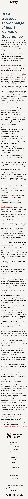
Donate (14, 459)
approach (8, 67)
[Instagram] (18, 495)
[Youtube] (21, 495)
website (24, 74)
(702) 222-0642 (14, 449)
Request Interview (14, 467)
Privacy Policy (14, 478)
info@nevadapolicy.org (14, 452)
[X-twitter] (14, 495)
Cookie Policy (14, 475)
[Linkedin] (10, 495)
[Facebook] (6, 495)
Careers (14, 465)
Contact (14, 462)
